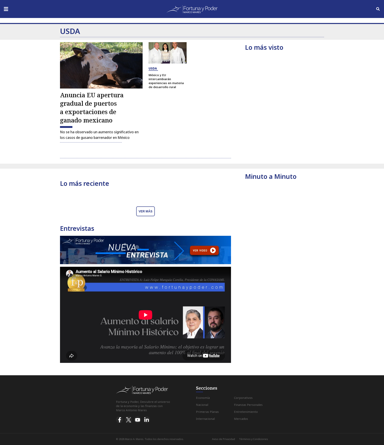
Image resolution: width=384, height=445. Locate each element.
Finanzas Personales (248, 405)
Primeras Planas (207, 412)
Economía (203, 398)
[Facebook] (119, 419)
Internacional (205, 419)
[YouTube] (137, 419)
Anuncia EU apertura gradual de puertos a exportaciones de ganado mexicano (92, 107)
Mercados (241, 419)
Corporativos (243, 398)
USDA (153, 68)
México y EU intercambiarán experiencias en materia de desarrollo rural (166, 81)
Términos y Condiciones (253, 439)
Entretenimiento (246, 412)
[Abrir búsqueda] (378, 9)
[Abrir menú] (6, 9)
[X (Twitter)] (128, 419)
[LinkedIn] (146, 419)
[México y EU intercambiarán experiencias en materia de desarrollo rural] (168, 53)
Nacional (202, 405)
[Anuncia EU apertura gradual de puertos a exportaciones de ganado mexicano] (101, 65)
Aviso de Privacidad (223, 439)
